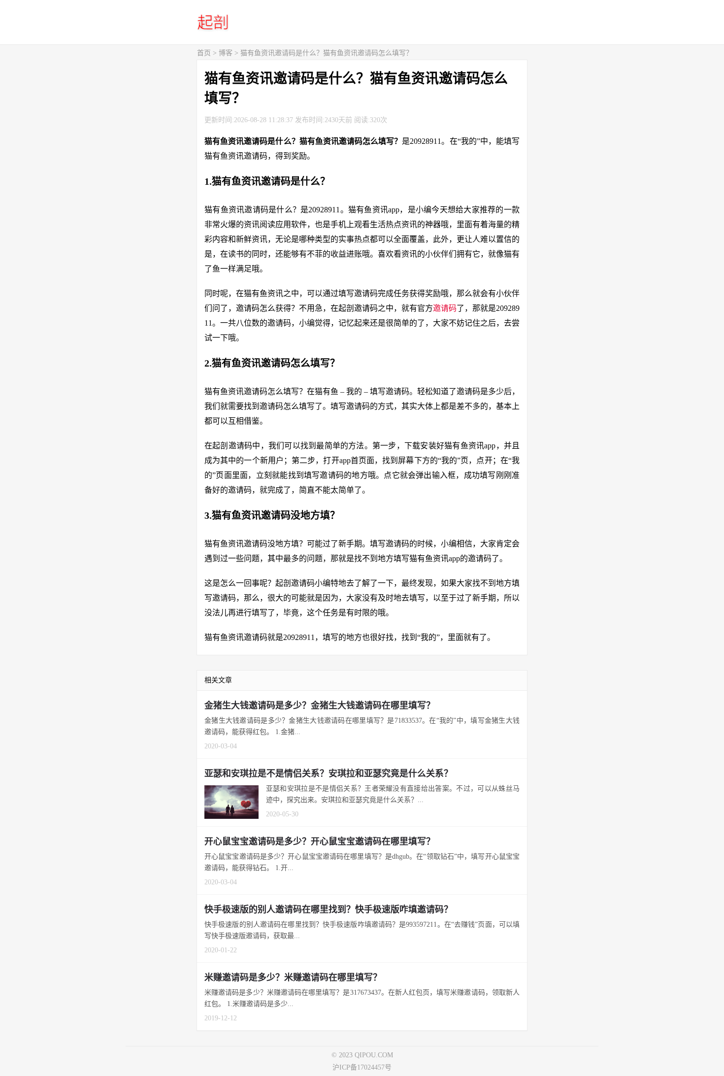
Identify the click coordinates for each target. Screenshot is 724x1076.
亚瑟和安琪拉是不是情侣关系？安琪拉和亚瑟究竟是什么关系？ (328, 773)
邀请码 (445, 308)
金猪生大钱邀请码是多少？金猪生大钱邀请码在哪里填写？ (319, 705)
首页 (204, 53)
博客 (225, 53)
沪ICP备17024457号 (362, 1067)
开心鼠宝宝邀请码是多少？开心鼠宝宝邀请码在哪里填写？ (319, 841)
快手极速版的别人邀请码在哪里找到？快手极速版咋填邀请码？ (328, 909)
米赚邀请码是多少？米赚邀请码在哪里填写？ (293, 977)
